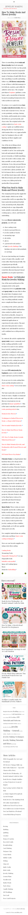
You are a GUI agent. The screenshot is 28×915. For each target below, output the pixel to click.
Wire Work (15, 746)
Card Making (7, 848)
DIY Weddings (7, 892)
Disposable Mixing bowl (9, 556)
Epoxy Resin (7, 277)
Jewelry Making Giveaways (15, 733)
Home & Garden (8, 839)
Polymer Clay (7, 851)
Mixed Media (13, 743)
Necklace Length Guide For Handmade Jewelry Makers (11, 700)
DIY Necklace (13, 717)
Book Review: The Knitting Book (13, 799)
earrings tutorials (8, 723)
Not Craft (6, 895)
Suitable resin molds (8, 561)
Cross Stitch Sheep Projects (12, 814)
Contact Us (8, 912)
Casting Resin (6, 550)
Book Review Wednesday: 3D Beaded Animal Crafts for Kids (13, 602)
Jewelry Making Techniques (13, 737)
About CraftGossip (21, 908)
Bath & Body (7, 883)
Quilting (5, 832)
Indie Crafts (7, 867)
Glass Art (6, 864)
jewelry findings (13, 246)
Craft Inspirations (16, 714)
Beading (15, 711)
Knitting (5, 829)
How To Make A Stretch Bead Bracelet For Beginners (12, 626)
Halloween (19, 723)
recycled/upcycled (8, 746)
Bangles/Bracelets (8, 711)
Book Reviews (8, 714)
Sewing (5, 826)
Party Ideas (6, 886)
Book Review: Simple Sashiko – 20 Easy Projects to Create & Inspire (13, 782)
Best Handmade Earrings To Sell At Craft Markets (14, 650)
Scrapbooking (7, 845)
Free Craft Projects (9, 898)
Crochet (5, 836)
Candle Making (8, 889)
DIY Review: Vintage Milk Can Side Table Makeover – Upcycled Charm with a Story (13, 767)
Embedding (12, 569)
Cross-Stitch (7, 854)
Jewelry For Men (7, 727)
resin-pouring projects (9, 409)
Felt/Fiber (15, 723)
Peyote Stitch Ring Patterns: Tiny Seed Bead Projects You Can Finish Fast (14, 675)
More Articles (9, 755)
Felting (5, 861)
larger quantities (15, 404)
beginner (12, 92)
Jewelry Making (14, 6)
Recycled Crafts (8, 842)
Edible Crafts (7, 858)
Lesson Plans (7, 876)
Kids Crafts (6, 870)
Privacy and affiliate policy (16, 912)
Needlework (7, 879)
